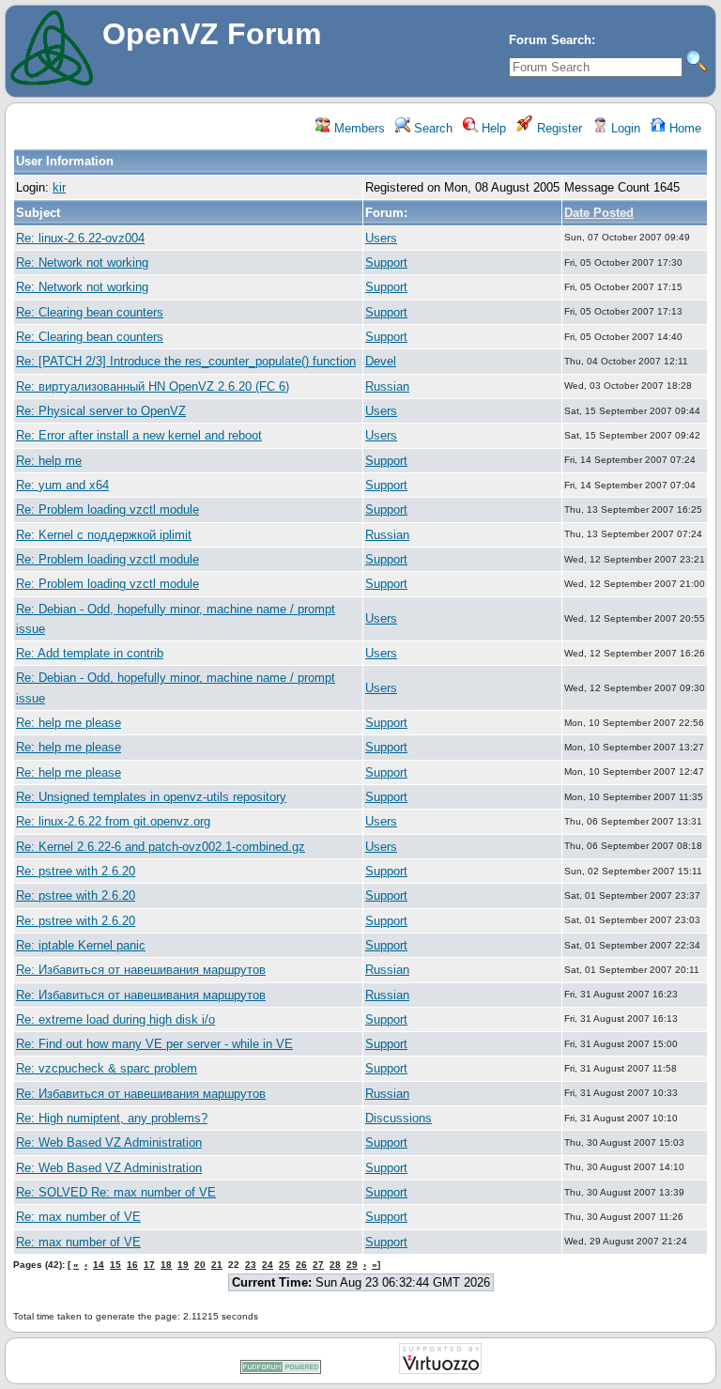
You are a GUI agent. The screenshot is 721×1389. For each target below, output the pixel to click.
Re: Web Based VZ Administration (109, 1142)
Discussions (398, 1118)
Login (623, 128)
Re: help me (49, 461)
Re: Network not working (82, 262)
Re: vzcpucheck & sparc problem (106, 1068)
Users (381, 238)
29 (352, 1264)
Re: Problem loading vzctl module (107, 509)
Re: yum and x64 (62, 485)
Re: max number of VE (78, 1217)
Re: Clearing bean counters (89, 312)
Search (431, 128)
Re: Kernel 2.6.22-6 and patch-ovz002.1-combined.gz (160, 847)
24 (267, 1264)
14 (98, 1264)
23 (250, 1264)
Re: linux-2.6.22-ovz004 (80, 238)
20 (200, 1264)
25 (284, 1264)
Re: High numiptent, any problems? (111, 1118)
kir (59, 187)
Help (492, 128)
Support (386, 262)
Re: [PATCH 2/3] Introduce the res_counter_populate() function (186, 361)
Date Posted (599, 213)
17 (149, 1264)
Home (683, 128)
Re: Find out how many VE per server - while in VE (154, 1044)
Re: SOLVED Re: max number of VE (116, 1192)
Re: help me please (68, 723)
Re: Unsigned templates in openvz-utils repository (151, 797)
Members (357, 128)
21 (216, 1264)
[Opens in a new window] (281, 1371)
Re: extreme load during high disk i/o (115, 1019)
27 (318, 1264)
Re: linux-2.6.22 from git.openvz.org (113, 821)
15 (115, 1264)
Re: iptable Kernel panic (81, 945)
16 (132, 1264)
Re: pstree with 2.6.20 (75, 871)
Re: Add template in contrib (89, 653)
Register (557, 128)
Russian (387, 386)
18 (166, 1264)
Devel (380, 361)
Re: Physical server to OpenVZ (101, 411)
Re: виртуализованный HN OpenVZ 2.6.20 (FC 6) (152, 386)
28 (335, 1264)
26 (301, 1264)
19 (183, 1264)
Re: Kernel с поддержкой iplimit (104, 535)
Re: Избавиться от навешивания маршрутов (141, 970)
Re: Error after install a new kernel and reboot (139, 435)
